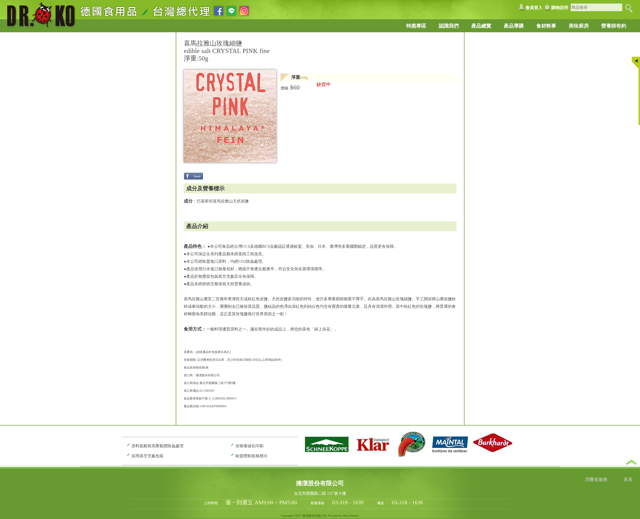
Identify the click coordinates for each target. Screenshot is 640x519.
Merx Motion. (351, 516)
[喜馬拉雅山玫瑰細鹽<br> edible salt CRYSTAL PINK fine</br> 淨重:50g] (230, 161)
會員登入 (534, 7)
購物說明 (559, 7)
